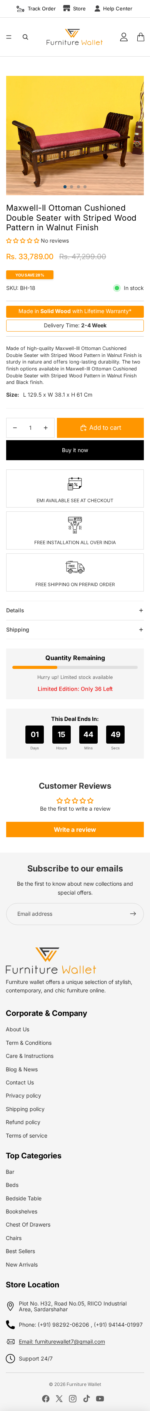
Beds (12, 1184)
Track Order (42, 8)
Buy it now (75, 450)
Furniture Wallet (84, 1384)
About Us (17, 1029)
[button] (23, 240)
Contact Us (20, 1082)
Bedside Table (24, 1198)
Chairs (14, 1238)
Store (79, 8)
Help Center (117, 8)
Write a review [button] (75, 829)
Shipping (17, 629)
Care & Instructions (29, 1055)
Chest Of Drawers (28, 1224)
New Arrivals (22, 1264)
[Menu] (9, 37)
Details (15, 610)
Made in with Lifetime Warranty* (75, 311)
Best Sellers (20, 1251)
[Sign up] (133, 914)
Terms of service (26, 1135)
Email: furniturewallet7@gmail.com (62, 1341)
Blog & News (22, 1069)
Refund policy (23, 1122)
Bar (10, 1171)
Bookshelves (21, 1211)
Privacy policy (23, 1095)
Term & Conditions (29, 1042)
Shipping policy (25, 1109)
